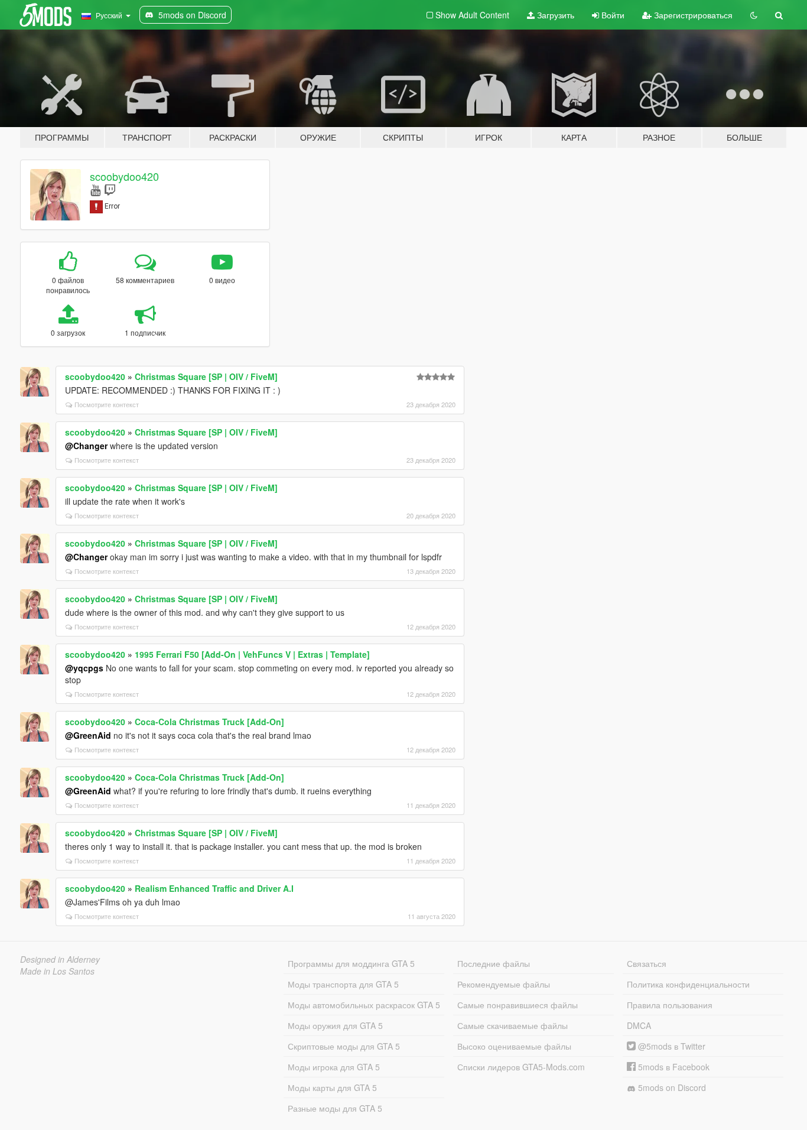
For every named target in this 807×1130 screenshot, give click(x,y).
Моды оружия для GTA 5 (335, 1025)
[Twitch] (109, 189)
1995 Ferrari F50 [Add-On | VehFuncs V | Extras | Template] (252, 654)
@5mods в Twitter (670, 1046)
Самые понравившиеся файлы (517, 1005)
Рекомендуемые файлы (503, 984)
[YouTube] (95, 189)
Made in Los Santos (57, 971)
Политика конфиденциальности (688, 984)
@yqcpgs (84, 668)
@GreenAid (88, 735)
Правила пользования (669, 1005)
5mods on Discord (671, 1087)
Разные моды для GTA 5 (335, 1108)
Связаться (646, 963)
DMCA (639, 1025)
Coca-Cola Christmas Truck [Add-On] (209, 722)
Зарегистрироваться (692, 15)
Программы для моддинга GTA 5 (351, 963)
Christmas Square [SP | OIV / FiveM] (206, 376)
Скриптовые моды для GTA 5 (344, 1046)
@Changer (86, 446)
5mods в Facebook (673, 1067)
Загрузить (554, 15)
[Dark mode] (753, 15)
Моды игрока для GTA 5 (334, 1067)
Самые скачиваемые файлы (512, 1025)
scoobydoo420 (124, 176)
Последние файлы (493, 963)
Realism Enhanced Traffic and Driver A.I (214, 888)
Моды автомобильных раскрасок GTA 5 (364, 1005)
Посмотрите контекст (106, 404)
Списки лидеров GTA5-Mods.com (521, 1067)
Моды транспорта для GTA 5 (343, 984)
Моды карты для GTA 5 (332, 1087)
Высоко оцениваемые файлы (514, 1046)
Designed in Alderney (60, 959)
